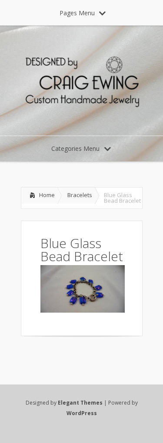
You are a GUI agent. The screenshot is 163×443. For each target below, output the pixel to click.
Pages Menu (77, 13)
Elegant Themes (80, 402)
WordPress (82, 413)
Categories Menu (75, 148)
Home (47, 195)
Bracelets (79, 195)
